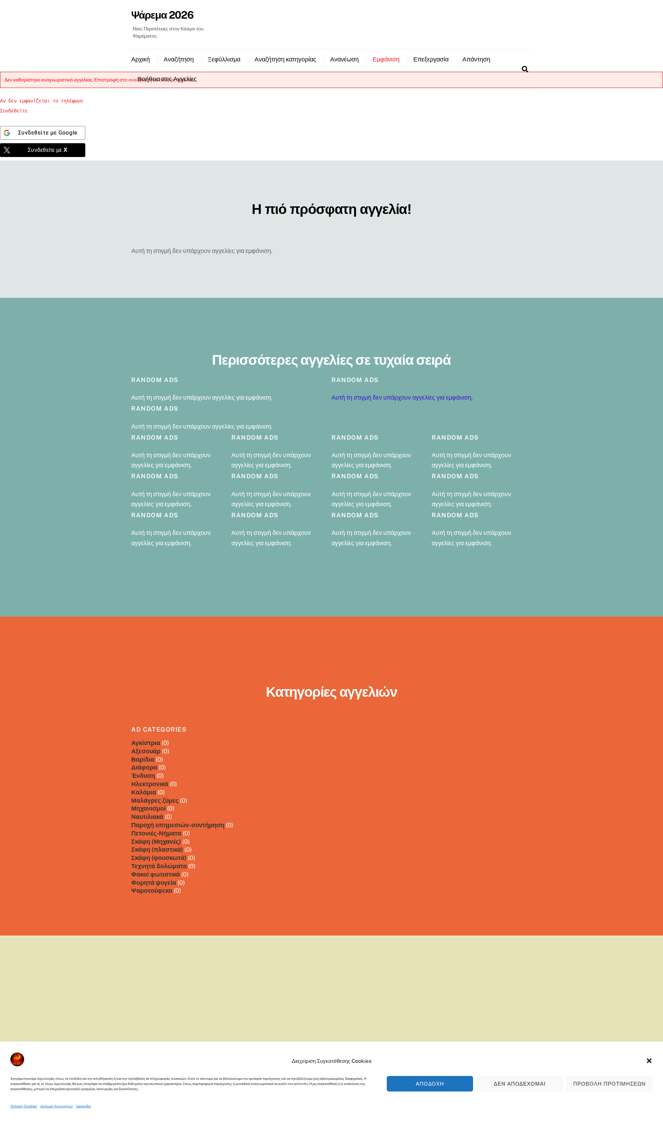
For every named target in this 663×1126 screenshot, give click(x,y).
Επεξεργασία (431, 59)
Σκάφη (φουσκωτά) (158, 857)
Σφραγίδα (83, 1106)
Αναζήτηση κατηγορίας (285, 59)
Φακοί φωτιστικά (155, 874)
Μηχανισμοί (148, 808)
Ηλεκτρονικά (149, 783)
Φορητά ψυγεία (153, 882)
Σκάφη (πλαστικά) (157, 849)
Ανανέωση (344, 59)
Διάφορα (144, 767)
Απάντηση (476, 59)
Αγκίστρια (145, 742)
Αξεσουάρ (146, 751)
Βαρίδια (142, 759)
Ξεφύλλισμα (224, 59)
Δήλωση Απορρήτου (56, 1106)
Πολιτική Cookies (23, 1106)
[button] (649, 1060)
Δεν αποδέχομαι (520, 1084)
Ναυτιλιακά (147, 816)
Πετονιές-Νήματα (156, 833)
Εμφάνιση (386, 59)
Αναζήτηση (179, 59)
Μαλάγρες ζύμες (155, 800)
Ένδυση (143, 775)
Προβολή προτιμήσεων (609, 1084)
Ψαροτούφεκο (151, 890)
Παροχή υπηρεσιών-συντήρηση (177, 825)
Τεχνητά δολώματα (159, 866)
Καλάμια (143, 792)
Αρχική (140, 59)
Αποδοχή (430, 1084)
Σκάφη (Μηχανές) (156, 841)
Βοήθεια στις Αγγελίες (167, 78)
